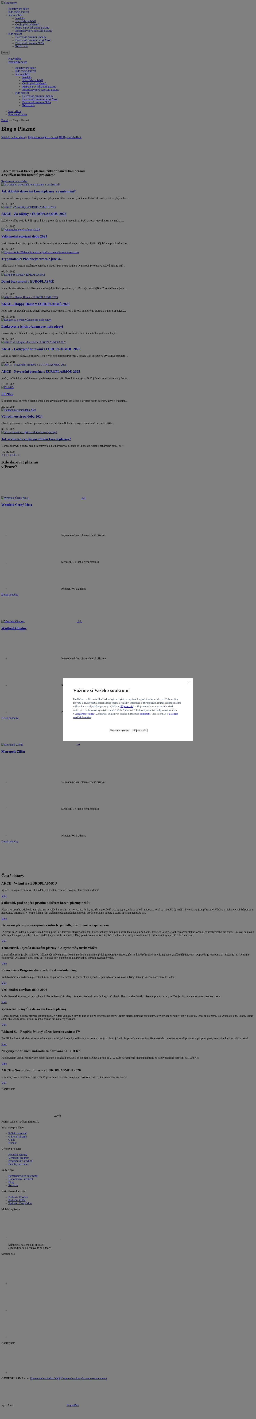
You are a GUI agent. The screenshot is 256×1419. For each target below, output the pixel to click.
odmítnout (145, 713)
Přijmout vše (127, 706)
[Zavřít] (189, 682)
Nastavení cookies (85, 713)
